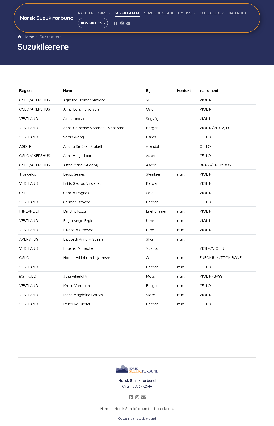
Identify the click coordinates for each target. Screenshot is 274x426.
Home (29, 36)
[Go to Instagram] (122, 23)
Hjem (104, 408)
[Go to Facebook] (115, 23)
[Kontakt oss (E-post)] (128, 23)
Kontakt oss (164, 408)
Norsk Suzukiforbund (131, 408)
